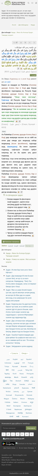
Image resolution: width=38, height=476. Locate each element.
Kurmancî (25, 416)
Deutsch (18, 380)
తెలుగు (16, 377)
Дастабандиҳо (23, 24)
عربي (8, 359)
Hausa (22, 373)
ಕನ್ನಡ (31, 402)
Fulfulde (7, 402)
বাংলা (23, 363)
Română (29, 395)
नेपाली (33, 388)
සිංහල (32, 366)
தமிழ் (31, 377)
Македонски (10, 413)
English (15, 359)
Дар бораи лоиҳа (9, 448)
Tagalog (7, 373)
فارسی (20, 370)
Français (30, 363)
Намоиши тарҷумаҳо (11, 241)
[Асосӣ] (2, 3)
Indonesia (8, 363)
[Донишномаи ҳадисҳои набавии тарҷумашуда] (14, 3)
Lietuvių (16, 391)
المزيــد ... (33, 75)
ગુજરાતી (16, 388)
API (35, 451)
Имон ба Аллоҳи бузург (25, 32)
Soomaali (9, 395)
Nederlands (7, 388)
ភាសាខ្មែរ (20, 413)
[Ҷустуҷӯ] (28, 3)
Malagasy (31, 398)
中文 (13, 370)
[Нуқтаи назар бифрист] (21, 68)
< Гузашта (14, 353)
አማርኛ (30, 384)
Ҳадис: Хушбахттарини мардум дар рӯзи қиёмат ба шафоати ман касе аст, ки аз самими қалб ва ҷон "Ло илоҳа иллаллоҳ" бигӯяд (21, 338)
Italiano (15, 402)
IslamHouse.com (7, 457)
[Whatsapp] (13, 434)
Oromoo (24, 402)
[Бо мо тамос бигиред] (32, 3)
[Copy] (18, 68)
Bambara (29, 413)
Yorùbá (8, 391)
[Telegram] (18, 434)
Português (30, 373)
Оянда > (25, 353)
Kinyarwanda (19, 395)
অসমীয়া (7, 384)
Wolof (8, 405)
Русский (15, 366)
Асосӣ (14, 24)
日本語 (26, 380)
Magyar (6, 398)
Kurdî (14, 373)
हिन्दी (7, 370)
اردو (22, 359)
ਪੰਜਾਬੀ (11, 416)
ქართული (28, 409)
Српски (29, 391)
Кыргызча (25, 388)
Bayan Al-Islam (6, 464)
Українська (18, 409)
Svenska (22, 384)
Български (17, 405)
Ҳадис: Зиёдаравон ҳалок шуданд (19, 346)
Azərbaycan (28, 405)
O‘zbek (8, 409)
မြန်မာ (5, 380)
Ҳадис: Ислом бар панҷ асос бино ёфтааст (19, 271)
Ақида (33, 24)
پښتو (33, 380)
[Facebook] (4, 434)
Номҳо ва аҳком (18, 259)
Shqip (14, 384)
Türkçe (7, 366)
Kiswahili (24, 377)
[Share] (21, 42)
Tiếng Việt (28, 370)
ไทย (11, 380)
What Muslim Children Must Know (13, 460)
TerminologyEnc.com (20, 455)
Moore (22, 398)
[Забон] (36, 3)
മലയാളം (8, 377)
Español (28, 359)
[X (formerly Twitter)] (8, 434)
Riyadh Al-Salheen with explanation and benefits (18, 462)
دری (23, 391)
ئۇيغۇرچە (16, 363)
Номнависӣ (31, 428)
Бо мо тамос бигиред (26, 448)
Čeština (14, 398)
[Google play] (22, 434)
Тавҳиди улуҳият (7, 35)
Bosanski (24, 366)
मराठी (17, 416)
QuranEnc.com (7, 455)
